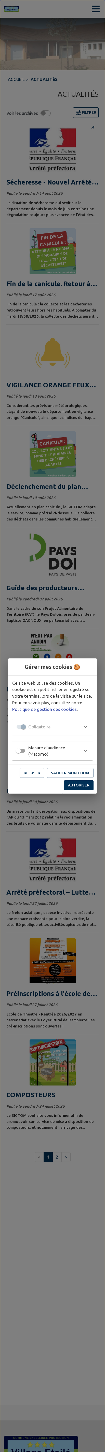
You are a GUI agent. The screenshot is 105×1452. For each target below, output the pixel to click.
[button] (52, 727)
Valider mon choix (70, 773)
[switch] (18, 751)
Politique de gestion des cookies (44, 709)
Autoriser (78, 785)
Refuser (32, 773)
